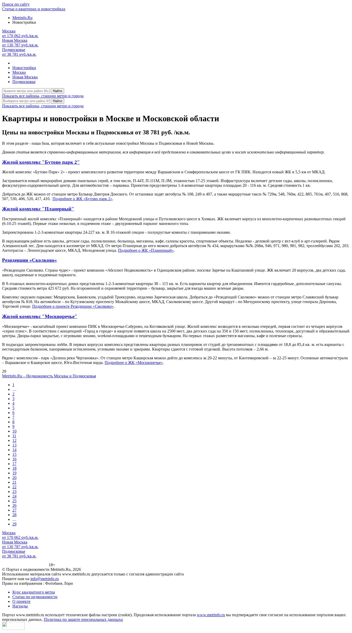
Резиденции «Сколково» (29, 260)
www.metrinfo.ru (211, 615)
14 (14, 450)
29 (14, 524)
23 (14, 491)
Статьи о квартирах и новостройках (33, 9)
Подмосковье (24, 81)
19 (14, 473)
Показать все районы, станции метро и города (42, 96)
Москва (19, 72)
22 (14, 487)
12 (14, 440)
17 (14, 463)
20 (14, 477)
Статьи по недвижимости (34, 597)
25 (14, 501)
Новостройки (24, 68)
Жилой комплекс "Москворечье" (39, 316)
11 (14, 436)
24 (14, 496)
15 (14, 454)
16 (14, 459)
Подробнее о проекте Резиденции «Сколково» (73, 306)
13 (14, 445)
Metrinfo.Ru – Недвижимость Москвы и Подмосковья (49, 376)
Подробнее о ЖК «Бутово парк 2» (82, 199)
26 (14, 505)
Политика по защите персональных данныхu (83, 619)
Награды (20, 606)
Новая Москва (25, 77)
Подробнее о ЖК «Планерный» (146, 250)
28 (14, 515)
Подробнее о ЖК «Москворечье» (134, 362)
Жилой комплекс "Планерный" (38, 209)
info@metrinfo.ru (44, 579)
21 (14, 482)
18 (14, 468)
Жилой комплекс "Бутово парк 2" (41, 162)
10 (14, 431)
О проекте (21, 601)
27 (14, 510)
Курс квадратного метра (33, 592)
